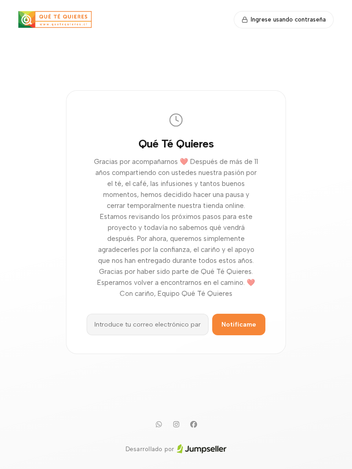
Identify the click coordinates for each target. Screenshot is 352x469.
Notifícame (238, 324)
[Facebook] (193, 424)
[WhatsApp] (158, 424)
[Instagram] (176, 424)
